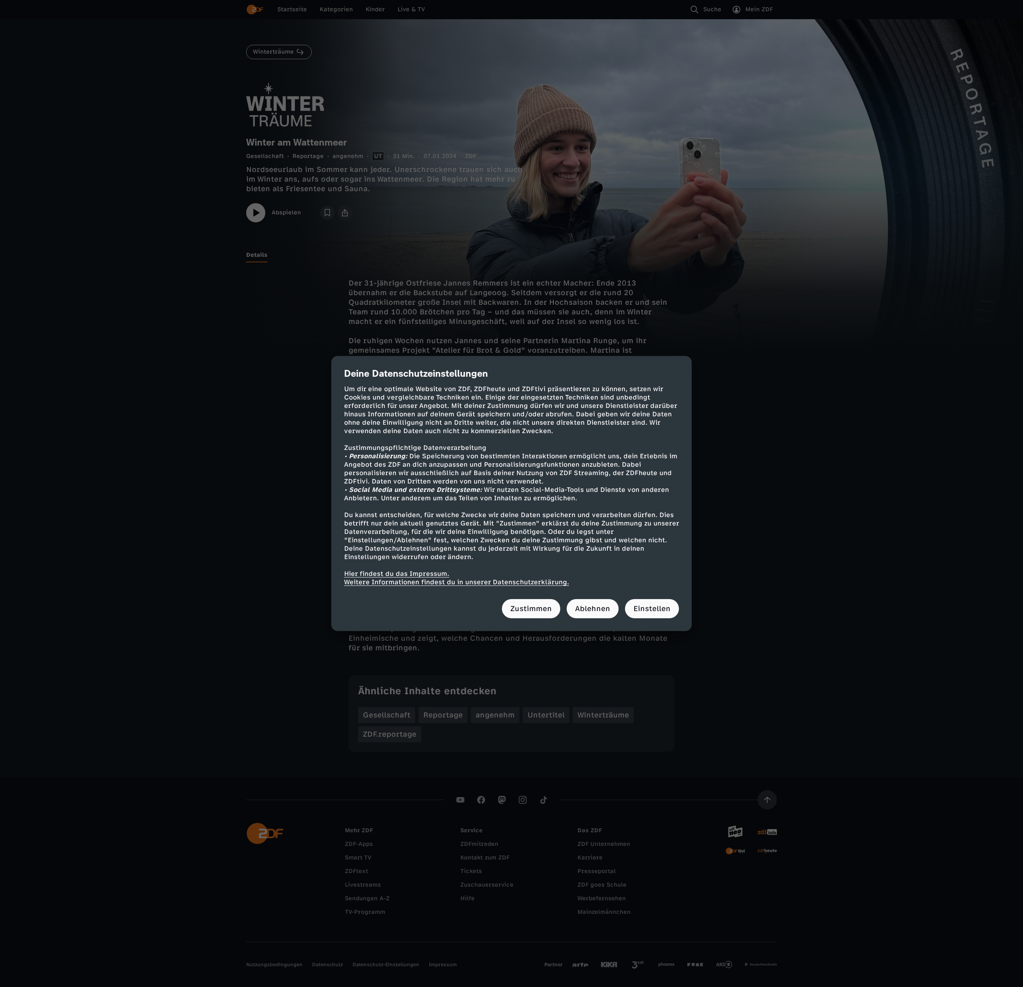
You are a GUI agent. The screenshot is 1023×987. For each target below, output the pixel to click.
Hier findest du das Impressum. (396, 573)
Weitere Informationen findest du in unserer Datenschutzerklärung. (456, 582)
